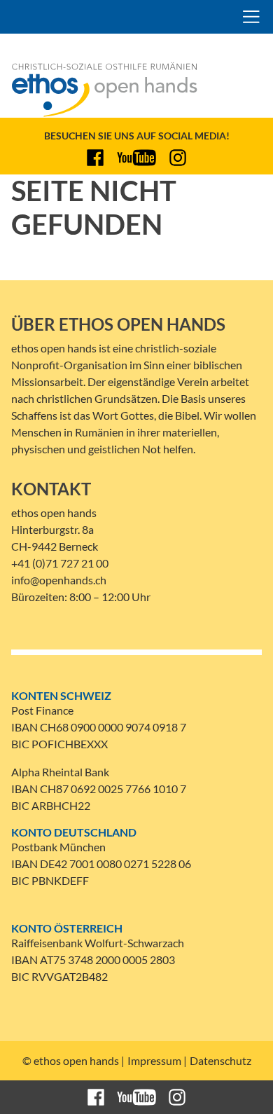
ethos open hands (64, 16)
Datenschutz (220, 1060)
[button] (251, 17)
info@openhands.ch (58, 579)
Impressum (154, 1060)
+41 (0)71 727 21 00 (59, 563)
